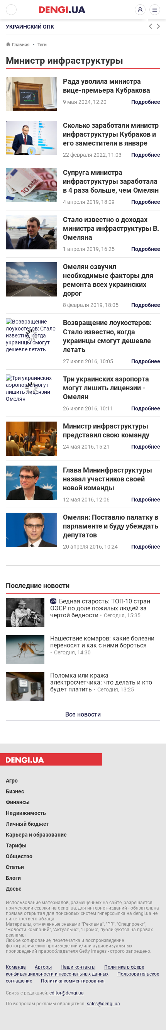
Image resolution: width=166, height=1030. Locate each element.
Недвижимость (26, 813)
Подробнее (145, 102)
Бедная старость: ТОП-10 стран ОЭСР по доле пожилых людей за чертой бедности (100, 608)
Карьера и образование (36, 835)
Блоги (13, 878)
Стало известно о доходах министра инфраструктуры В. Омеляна (111, 228)
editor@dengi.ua (66, 993)
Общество (19, 856)
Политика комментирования (73, 981)
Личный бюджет (27, 824)
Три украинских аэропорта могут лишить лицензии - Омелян (106, 388)
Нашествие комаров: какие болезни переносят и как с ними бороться (102, 642)
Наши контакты (78, 967)
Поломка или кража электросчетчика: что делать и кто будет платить (101, 682)
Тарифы (16, 845)
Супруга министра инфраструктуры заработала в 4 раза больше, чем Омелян (111, 181)
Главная (21, 44)
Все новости (83, 714)
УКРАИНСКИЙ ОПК (30, 27)
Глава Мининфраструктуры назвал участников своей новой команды (107, 479)
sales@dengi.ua (103, 1003)
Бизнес (15, 791)
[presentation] (150, 26)
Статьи (15, 867)
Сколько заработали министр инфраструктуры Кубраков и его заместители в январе (111, 134)
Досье (14, 889)
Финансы (18, 802)
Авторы (43, 967)
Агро (12, 781)
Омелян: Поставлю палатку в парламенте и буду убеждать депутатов (110, 526)
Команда (16, 967)
